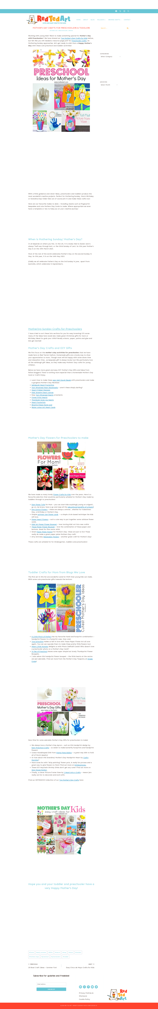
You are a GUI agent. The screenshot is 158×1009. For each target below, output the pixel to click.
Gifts (51, 952)
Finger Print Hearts (39, 397)
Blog (92, 20)
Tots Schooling (37, 642)
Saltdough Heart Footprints (43, 385)
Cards (31, 952)
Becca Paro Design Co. (90, 1005)
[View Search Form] (128, 11)
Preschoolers (63, 30)
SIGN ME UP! (51, 989)
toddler (66, 957)
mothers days (34, 957)
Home (78, 20)
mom (71, 952)
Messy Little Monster (40, 646)
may (64, 952)
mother (78, 952)
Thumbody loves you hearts (43, 400)
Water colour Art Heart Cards (43, 407)
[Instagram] (124, 11)
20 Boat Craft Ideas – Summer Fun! (42, 965)
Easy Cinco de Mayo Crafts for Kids (80, 965)
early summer (41, 952)
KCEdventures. (80, 765)
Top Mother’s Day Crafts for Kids (74, 38)
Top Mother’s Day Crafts (69, 780)
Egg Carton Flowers (39, 509)
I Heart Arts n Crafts (72, 772)
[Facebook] (116, 11)
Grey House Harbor (39, 770)
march (57, 952)
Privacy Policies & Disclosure (86, 994)
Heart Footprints (38, 402)
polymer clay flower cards (48, 514)
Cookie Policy (84, 999)
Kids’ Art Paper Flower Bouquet (44, 524)
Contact (127, 20)
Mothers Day (53, 30)
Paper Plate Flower (44, 532)
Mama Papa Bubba (64, 753)
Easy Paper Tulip (38, 505)
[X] (120, 11)
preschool (45, 957)
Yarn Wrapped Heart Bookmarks (45, 388)
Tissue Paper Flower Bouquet (43, 527)
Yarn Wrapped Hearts (44, 395)
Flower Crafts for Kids (62, 494)
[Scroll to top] (154, 1002)
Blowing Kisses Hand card (42, 405)
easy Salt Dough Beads (62, 380)
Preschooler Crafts (79, 41)
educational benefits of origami (80, 507)
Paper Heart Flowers (40, 519)
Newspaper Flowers (51, 537)
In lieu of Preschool (39, 651)
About (85, 20)
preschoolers (55, 957)
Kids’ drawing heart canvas (42, 392)
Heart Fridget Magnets (41, 390)
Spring (71, 30)
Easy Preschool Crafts (40, 748)
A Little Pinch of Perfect (41, 637)
